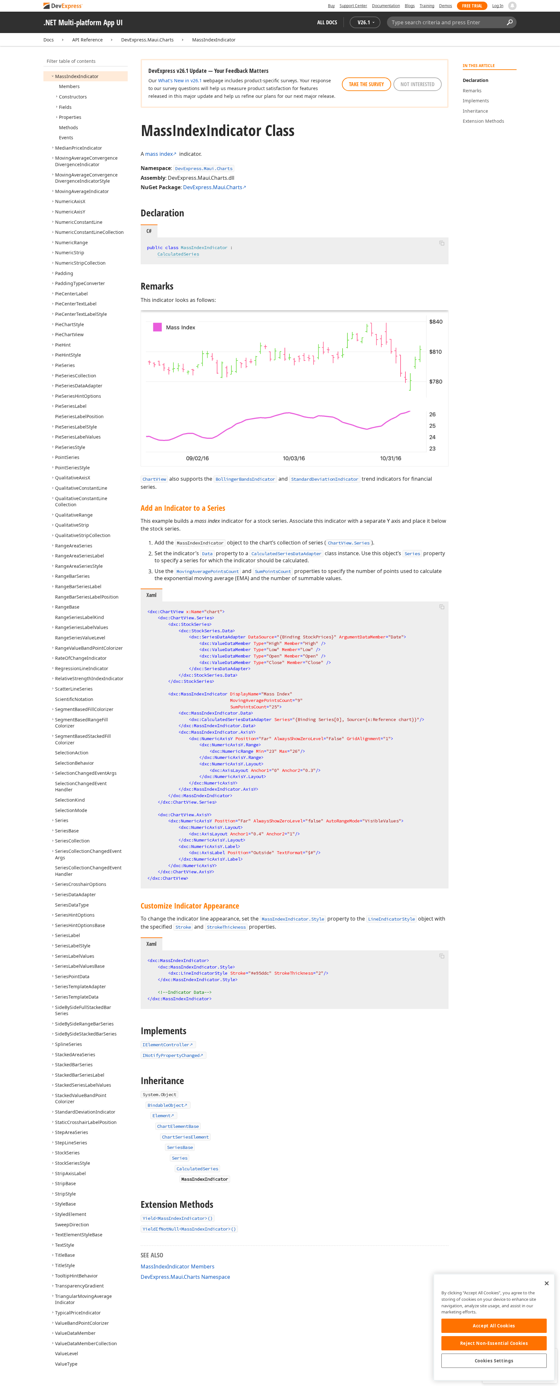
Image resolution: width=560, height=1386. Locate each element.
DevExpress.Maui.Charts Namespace (185, 1276)
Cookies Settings (494, 1361)
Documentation (386, 5)
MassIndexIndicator (214, 40)
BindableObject (165, 1105)
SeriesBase (180, 1147)
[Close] (547, 1283)
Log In (497, 5)
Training (427, 5)
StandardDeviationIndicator (324, 479)
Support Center (353, 5)
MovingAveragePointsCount (208, 571)
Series (412, 553)
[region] (494, 1327)
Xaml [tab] (151, 595)
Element (161, 1115)
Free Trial (472, 6)
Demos (445, 5)
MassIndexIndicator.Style (293, 919)
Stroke (183, 927)
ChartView (154, 479)
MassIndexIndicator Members (178, 1266)
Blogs (410, 5)
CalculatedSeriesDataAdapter (286, 553)
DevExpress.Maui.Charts (147, 40)
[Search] (510, 22)
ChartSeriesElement (185, 1137)
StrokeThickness (226, 927)
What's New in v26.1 (180, 80)
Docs (48, 40)
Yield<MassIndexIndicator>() (178, 1218)
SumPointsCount (273, 571)
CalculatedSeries (178, 254)
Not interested (418, 84)
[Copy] (441, 243)
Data (207, 553)
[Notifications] (512, 6)
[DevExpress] (63, 6)
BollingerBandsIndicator (245, 479)
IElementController (166, 1045)
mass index (159, 153)
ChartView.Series (348, 543)
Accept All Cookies (494, 1326)
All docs (327, 22)
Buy (331, 5)
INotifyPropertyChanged (171, 1055)
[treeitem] (77, 76)
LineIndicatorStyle (391, 919)
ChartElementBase (178, 1126)
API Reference (87, 40)
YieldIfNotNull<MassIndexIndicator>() (189, 1229)
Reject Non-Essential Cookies (494, 1343)
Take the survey (366, 84)
